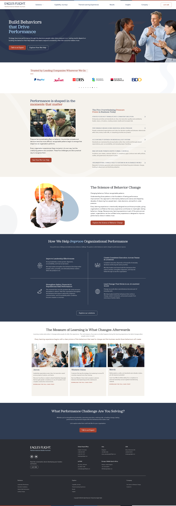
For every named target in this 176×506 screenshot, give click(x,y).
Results (112, 5)
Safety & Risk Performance (23, 489)
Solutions (39, 5)
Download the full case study (43, 384)
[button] (81, 87)
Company (144, 5)
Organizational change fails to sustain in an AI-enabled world (116, 163)
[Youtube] (36, 456)
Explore (74, 480)
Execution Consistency (22, 486)
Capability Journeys (61, 5)
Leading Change (21, 491)
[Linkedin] (31, 456)
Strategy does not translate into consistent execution (113, 117)
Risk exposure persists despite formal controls (110, 151)
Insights (128, 5)
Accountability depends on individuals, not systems (111, 140)
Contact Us (129, 486)
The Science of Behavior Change (134, 484)
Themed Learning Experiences (88, 5)
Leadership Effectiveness (23, 484)
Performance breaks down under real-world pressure (112, 128)
